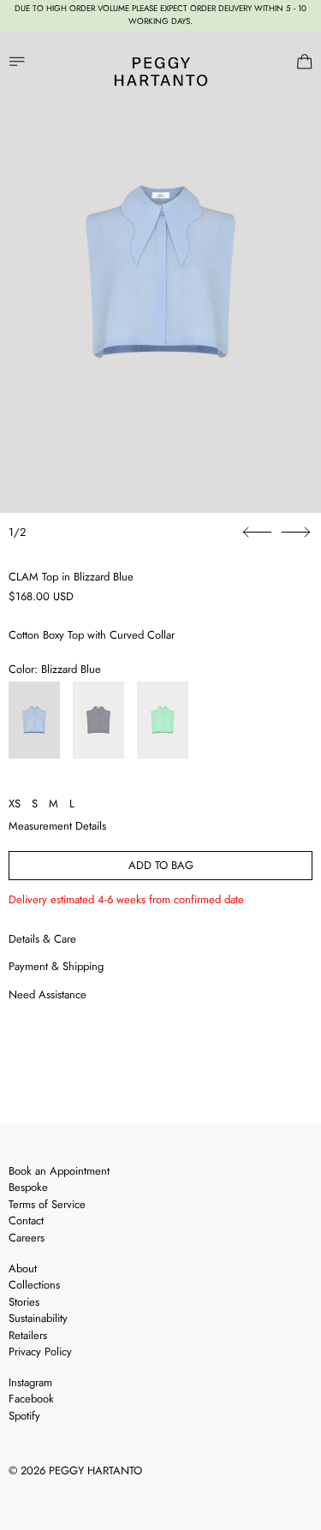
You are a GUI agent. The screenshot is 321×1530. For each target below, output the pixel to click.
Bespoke (28, 1187)
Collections (34, 1285)
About (23, 1268)
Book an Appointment (59, 1171)
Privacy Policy (40, 1351)
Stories (24, 1302)
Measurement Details (57, 826)
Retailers (28, 1335)
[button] (160, 272)
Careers (27, 1237)
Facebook (31, 1398)
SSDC (69, 1493)
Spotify (24, 1416)
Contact (26, 1220)
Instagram (30, 1382)
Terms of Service (47, 1204)
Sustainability (38, 1318)
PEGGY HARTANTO (95, 1470)
